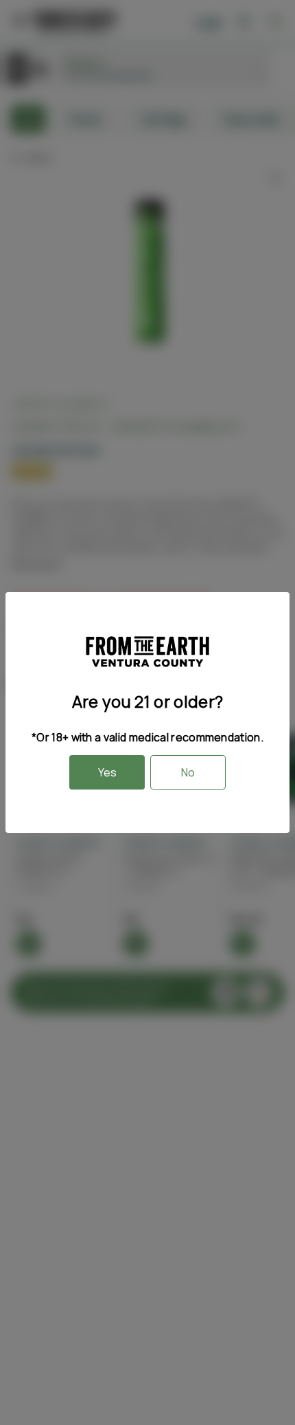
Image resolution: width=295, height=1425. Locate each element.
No (188, 772)
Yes (107, 772)
